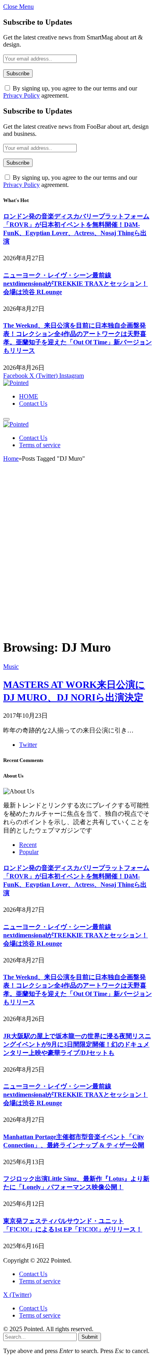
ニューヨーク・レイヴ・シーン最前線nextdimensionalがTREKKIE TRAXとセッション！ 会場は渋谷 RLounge (75, 283)
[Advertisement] (77, 554)
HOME (28, 396)
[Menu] (6, 419)
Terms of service (39, 445)
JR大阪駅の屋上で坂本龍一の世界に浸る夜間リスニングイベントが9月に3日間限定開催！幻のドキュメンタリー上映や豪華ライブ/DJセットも (77, 1044)
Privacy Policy (21, 95)
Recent (28, 844)
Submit (89, 1337)
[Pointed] (16, 382)
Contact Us (33, 403)
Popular (29, 851)
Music (11, 666)
